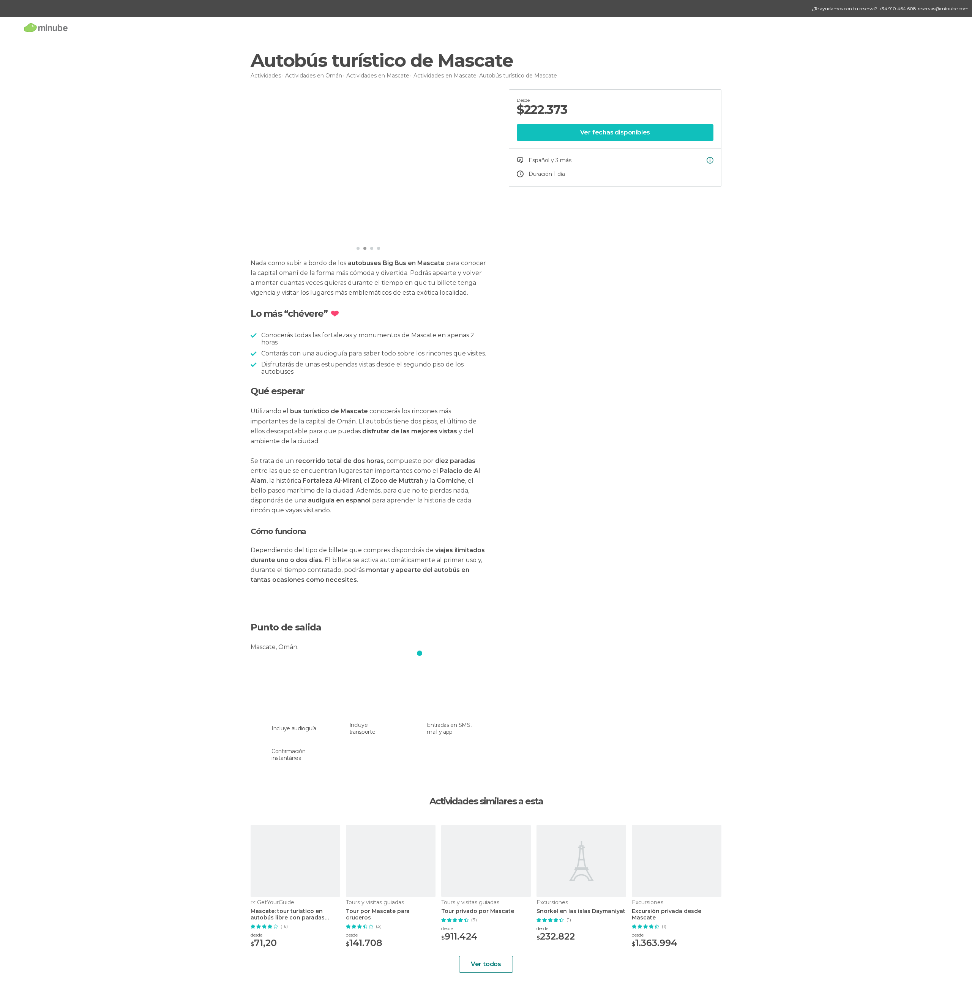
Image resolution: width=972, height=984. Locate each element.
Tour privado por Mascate (477, 911)
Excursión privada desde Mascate (666, 914)
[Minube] (46, 27)
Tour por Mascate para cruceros (378, 914)
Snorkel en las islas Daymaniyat (580, 911)
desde (256, 935)
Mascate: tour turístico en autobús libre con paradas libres (288, 914)
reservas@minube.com (943, 8)
